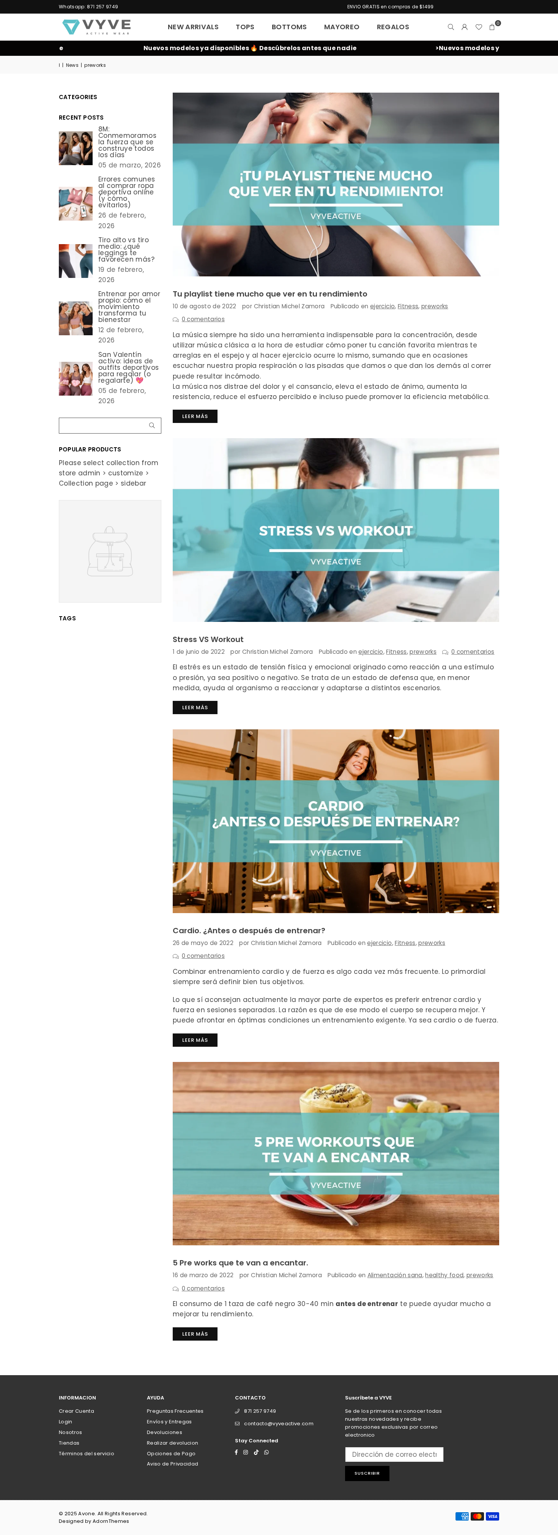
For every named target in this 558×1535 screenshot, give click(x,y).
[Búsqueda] (451, 27)
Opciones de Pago (171, 1453)
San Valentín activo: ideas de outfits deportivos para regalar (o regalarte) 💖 (128, 368)
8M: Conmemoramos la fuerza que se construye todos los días (127, 142)
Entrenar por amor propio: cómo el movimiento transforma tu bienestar (129, 307)
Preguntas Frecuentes (175, 1411)
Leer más (195, 416)
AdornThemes (111, 1521)
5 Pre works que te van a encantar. (240, 1262)
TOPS (245, 27)
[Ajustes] (465, 27)
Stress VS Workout (208, 639)
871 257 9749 (260, 1411)
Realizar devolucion (172, 1443)
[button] (492, 27)
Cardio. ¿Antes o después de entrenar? (249, 930)
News (72, 65)
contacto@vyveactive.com (279, 1423)
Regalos (393, 27)
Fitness (408, 306)
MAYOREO (341, 27)
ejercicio (382, 306)
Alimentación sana (394, 1275)
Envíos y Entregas (169, 1421)
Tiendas (69, 1443)
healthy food (444, 1275)
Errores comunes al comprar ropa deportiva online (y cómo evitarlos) (126, 192)
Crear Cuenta (76, 1411)
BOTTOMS (289, 27)
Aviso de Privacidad (172, 1463)
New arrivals (193, 27)
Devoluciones (164, 1432)
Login (66, 1421)
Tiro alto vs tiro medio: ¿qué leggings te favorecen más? (126, 250)
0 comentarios (203, 319)
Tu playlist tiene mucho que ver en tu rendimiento (270, 294)
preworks (434, 306)
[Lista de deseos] (478, 27)
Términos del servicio (86, 1453)
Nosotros (70, 1432)
